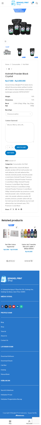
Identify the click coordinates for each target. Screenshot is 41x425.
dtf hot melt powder (22, 170)
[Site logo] (20, 3)
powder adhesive (17, 196)
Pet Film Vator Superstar (10, 245)
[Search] (37, 3)
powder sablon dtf (23, 198)
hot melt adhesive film (22, 172)
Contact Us (4, 340)
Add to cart (21, 147)
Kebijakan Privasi (6, 395)
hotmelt (7, 175)
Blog (2, 322)
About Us (4, 336)
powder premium (11, 198)
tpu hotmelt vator (20, 203)
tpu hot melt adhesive (18, 201)
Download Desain (7, 361)
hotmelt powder (16, 175)
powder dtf (26, 196)
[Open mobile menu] (3, 3)
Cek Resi (3, 365)
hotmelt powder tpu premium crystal (22, 191)
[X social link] (13, 209)
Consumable (16, 64)
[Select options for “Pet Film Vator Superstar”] (17, 227)
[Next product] (11, 69)
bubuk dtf (21, 167)
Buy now (10, 153)
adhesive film (13, 167)
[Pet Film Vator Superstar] (11, 233)
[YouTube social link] (13, 306)
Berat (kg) (8, 110)
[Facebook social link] (10, 209)
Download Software (7, 356)
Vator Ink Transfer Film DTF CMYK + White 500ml (29, 246)
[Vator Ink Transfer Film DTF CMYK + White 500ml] (29, 233)
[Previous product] (6, 69)
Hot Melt (26, 64)
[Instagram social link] (10, 306)
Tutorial (3, 331)
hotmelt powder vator (12, 194)
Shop (2, 327)
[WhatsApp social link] (21, 306)
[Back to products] (9, 69)
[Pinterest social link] (16, 209)
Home (7, 64)
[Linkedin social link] (18, 209)
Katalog (3, 370)
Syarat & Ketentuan (7, 390)
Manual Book (5, 374)
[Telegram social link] (21, 209)
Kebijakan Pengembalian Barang (11, 399)
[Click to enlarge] (5, 41)
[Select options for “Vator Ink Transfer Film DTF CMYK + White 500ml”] (35, 227)
